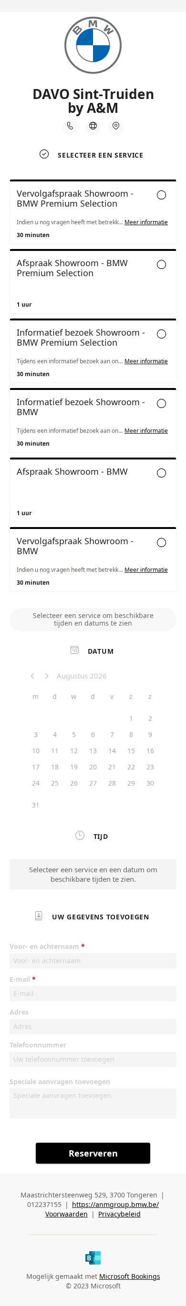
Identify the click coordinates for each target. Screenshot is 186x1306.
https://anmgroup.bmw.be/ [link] (115, 1204)
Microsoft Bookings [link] (129, 1276)
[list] (93, 388)
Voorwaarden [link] (66, 1213)
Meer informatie (146, 222)
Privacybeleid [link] (119, 1213)
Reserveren (93, 1153)
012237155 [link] (44, 1204)
